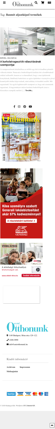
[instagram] (19, 106)
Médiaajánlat (12, 371)
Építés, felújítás (8, 58)
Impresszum (25, 367)
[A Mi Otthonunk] (22, 4)
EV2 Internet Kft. (29, 405)
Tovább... (29, 90)
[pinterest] (24, 106)
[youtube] (30, 106)
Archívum (11, 367)
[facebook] (14, 106)
